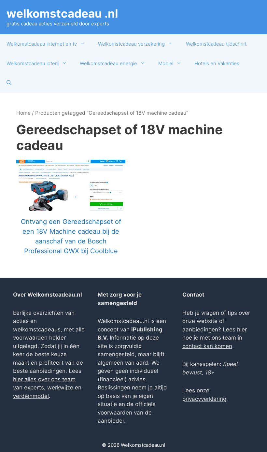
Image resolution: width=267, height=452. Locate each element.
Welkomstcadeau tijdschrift (216, 44)
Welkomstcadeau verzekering (131, 44)
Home (23, 113)
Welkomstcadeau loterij (33, 63)
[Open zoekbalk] (9, 83)
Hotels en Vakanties (216, 63)
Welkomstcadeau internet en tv (42, 44)
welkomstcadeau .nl (62, 13)
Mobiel (165, 63)
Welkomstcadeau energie (108, 63)
